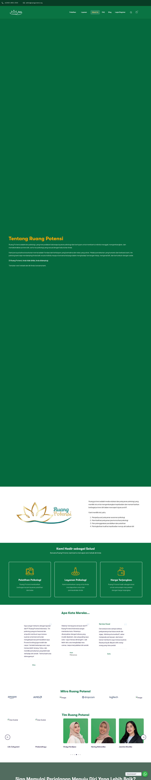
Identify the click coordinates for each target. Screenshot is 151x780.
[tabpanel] (20, 734)
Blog (109, 12)
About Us (95, 12)
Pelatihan (72, 12)
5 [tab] (78, 754)
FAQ (103, 12)
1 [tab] (70, 754)
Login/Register (120, 12)
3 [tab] (74, 754)
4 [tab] (76, 754)
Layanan (84, 12)
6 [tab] (80, 754)
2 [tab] (72, 754)
